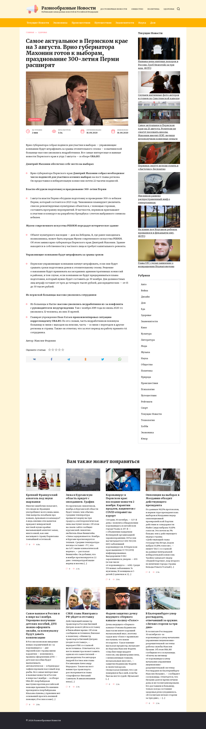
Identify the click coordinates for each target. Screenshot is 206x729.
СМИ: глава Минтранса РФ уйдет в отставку (82, 615)
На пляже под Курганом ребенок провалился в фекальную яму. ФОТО (157, 233)
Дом (153, 22)
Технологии (148, 420)
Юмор (144, 438)
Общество (137, 9)
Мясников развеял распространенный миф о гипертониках (154, 199)
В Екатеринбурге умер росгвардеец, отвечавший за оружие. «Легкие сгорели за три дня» (162, 620)
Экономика (60, 22)
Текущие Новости (38, 22)
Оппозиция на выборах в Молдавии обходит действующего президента (162, 500)
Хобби (144, 426)
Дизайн (145, 296)
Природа (146, 377)
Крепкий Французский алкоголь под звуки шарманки (41, 498)
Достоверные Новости (113, 9)
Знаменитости (125, 22)
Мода (144, 346)
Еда (143, 309)
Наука (142, 22)
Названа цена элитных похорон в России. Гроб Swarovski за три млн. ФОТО (158, 65)
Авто (143, 284)
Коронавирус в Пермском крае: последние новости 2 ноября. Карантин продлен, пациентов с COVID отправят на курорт (121, 505)
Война (144, 290)
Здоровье (169, 9)
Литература (148, 340)
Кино (144, 327)
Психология (147, 389)
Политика (153, 9)
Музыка (145, 352)
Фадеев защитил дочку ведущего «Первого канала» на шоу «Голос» (122, 617)
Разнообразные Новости (68, 8)
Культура (146, 333)
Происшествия (81, 22)
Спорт (144, 408)
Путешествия (102, 22)
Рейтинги (146, 401)
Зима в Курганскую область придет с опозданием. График (80, 498)
